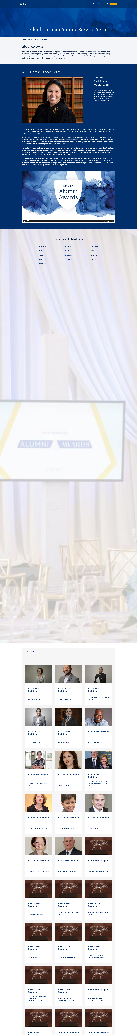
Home (24, 39)
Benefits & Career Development (71, 4)
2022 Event (42, 255)
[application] (68, 197)
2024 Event (42, 247)
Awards (92, 4)
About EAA (100, 4)
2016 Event (68, 255)
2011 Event (94, 259)
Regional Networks (54, 4)
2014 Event (94, 247)
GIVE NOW (113, 4)
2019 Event (42, 263)
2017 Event (68, 251)
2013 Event (94, 251)
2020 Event (42, 259)
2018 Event (68, 247)
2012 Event (94, 255)
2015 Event (68, 259)
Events (85, 4)
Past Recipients (31, 651)
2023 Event (42, 251)
